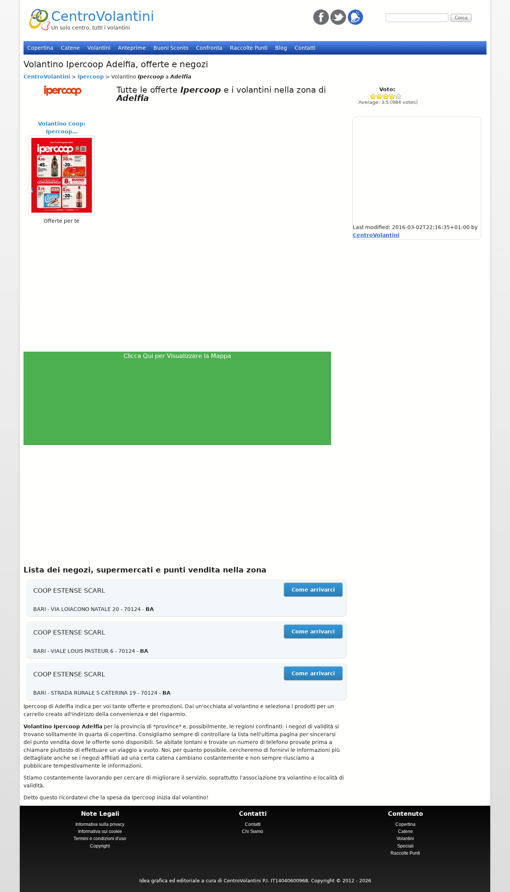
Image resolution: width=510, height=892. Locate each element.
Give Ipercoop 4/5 (392, 96)
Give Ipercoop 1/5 (373, 96)
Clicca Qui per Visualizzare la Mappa (177, 355)
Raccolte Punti (249, 48)
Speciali (405, 846)
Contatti (305, 48)
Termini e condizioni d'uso (100, 838)
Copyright (100, 846)
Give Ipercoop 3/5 (386, 96)
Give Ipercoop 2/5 (379, 96)
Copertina (40, 48)
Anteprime (132, 48)
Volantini (99, 48)
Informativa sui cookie (100, 831)
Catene (70, 48)
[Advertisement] (180, 287)
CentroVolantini (102, 16)
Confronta (209, 48)
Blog (281, 48)
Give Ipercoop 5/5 (398, 96)
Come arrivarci (313, 590)
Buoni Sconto (171, 48)
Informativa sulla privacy (99, 824)
